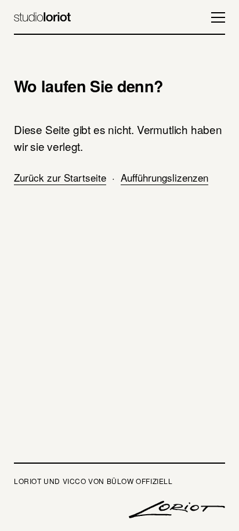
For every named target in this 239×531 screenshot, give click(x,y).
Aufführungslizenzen (164, 177)
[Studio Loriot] (42, 17)
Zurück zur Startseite (60, 177)
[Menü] (213, 17)
